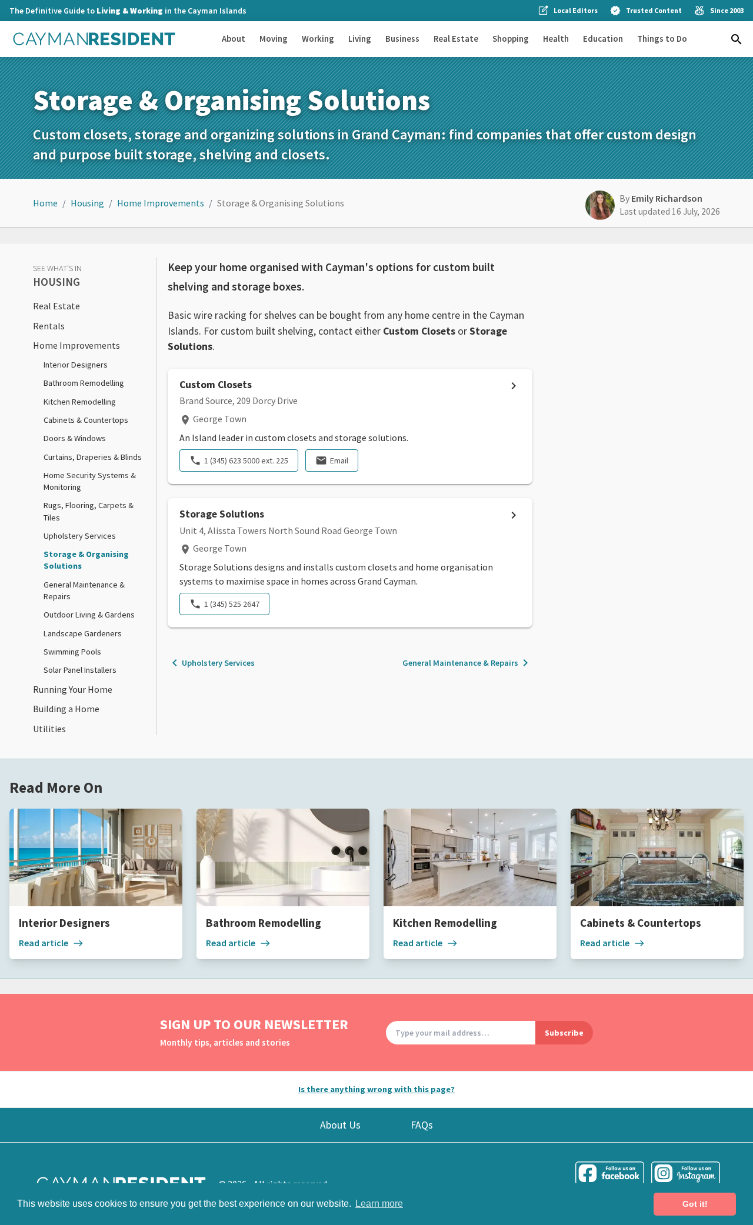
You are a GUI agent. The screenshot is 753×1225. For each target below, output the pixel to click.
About (233, 38)
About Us (340, 1125)
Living (359, 38)
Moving (273, 38)
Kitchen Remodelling (80, 401)
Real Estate (456, 38)
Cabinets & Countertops (86, 420)
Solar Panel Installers (80, 670)
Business (402, 38)
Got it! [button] (695, 1204)
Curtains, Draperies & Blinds (93, 457)
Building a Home (66, 709)
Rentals (49, 326)
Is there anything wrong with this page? (376, 1089)
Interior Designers (76, 364)
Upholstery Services (80, 535)
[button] (736, 39)
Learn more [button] (379, 1204)
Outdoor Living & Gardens (89, 614)
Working (318, 38)
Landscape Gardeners (83, 633)
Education (603, 38)
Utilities (49, 729)
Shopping (510, 38)
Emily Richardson (666, 198)
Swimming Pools (72, 651)
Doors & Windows (75, 438)
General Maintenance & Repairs (467, 663)
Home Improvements (160, 203)
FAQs (422, 1125)
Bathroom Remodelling (84, 383)
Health (556, 38)
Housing (87, 203)
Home (45, 203)
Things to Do (662, 38)
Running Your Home (72, 689)
